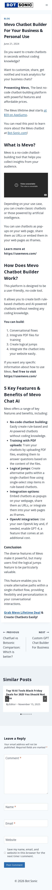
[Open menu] (46, 5)
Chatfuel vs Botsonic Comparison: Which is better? (11, 645)
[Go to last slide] (7, 699)
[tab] (21, 714)
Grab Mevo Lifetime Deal (22, 612)
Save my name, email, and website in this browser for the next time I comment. (26, 853)
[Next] (45, 699)
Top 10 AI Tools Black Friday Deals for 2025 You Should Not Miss (25, 694)
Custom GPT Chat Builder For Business (40, 640)
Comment (13, 758)
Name (11, 807)
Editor (12, 704)
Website (11, 840)
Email (10, 823)
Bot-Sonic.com (17, 133)
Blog (7, 18)
